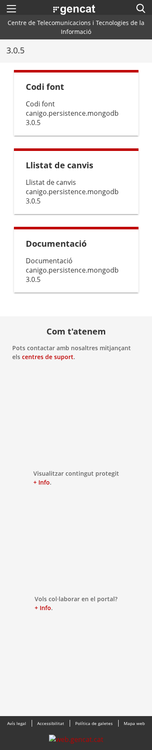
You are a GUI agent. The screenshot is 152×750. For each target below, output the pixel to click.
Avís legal (16, 723)
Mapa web (134, 723)
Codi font (45, 86)
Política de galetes (94, 723)
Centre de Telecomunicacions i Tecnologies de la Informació (76, 27)
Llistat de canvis (59, 165)
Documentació (56, 243)
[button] (11, 8)
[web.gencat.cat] (76, 741)
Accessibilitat (50, 723)
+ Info (41, 482)
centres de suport (47, 357)
